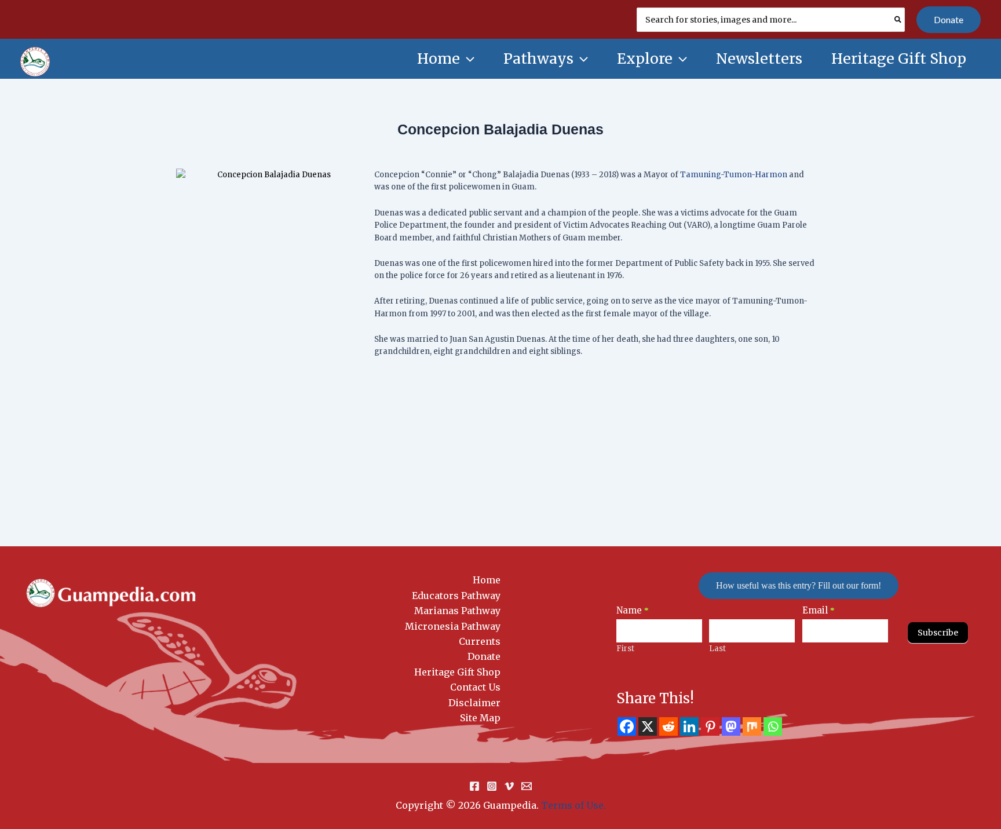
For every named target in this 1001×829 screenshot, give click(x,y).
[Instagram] (492, 786)
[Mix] (752, 726)
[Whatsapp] (772, 726)
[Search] (898, 19)
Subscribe (938, 632)
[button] (948, 19)
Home (486, 580)
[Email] (526, 786)
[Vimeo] (509, 786)
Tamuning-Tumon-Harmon (733, 175)
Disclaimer (474, 703)
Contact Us (475, 687)
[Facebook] (627, 726)
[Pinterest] (710, 726)
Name (632, 610)
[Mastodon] (731, 726)
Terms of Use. (573, 805)
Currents (479, 641)
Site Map (480, 718)
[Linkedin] (689, 726)
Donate (483, 656)
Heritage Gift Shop (457, 672)
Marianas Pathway (457, 610)
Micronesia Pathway (452, 626)
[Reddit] (668, 726)
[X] (647, 726)
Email (818, 610)
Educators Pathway (456, 595)
